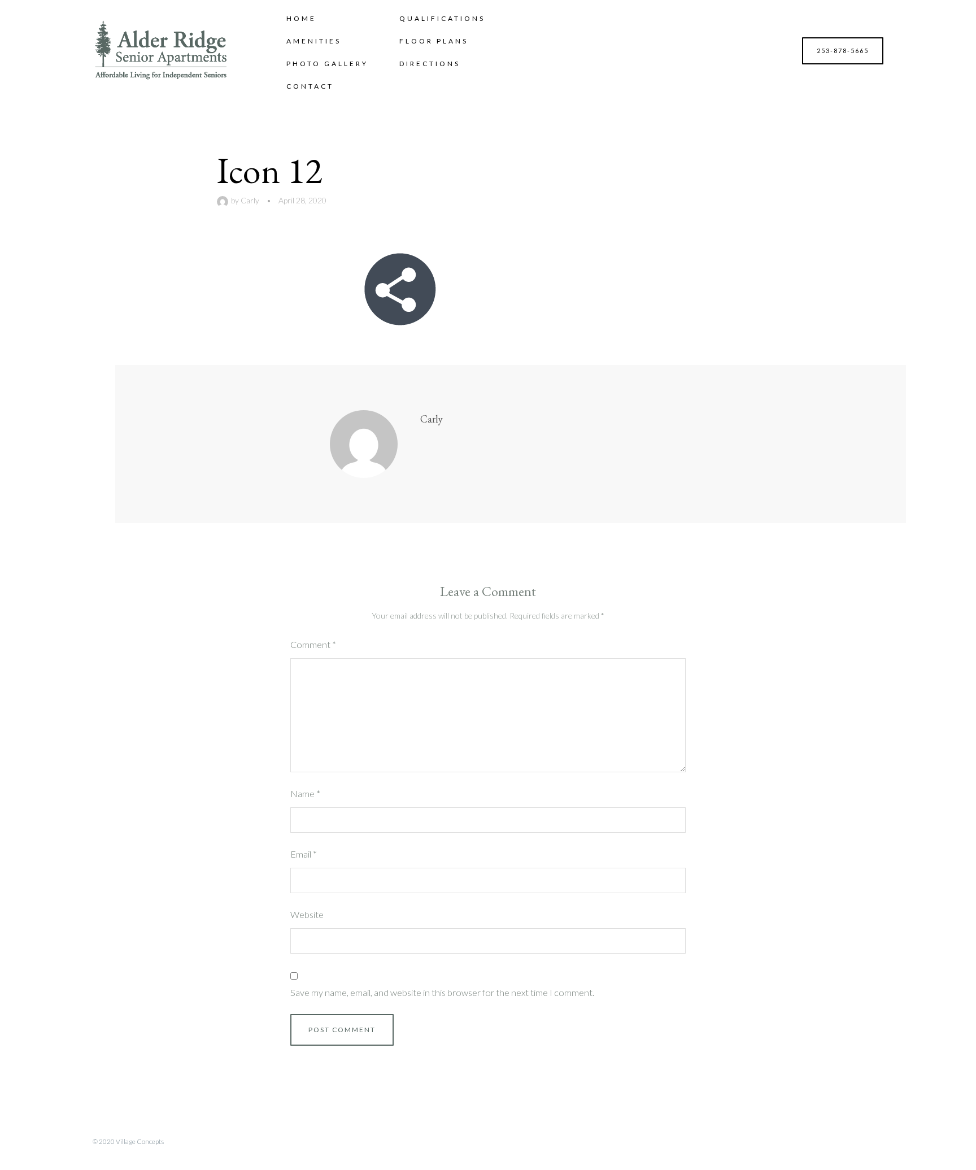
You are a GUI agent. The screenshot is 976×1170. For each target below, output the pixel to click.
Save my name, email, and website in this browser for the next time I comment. (442, 992)
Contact (310, 86)
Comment (313, 644)
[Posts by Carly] (224, 200)
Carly (250, 200)
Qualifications (442, 18)
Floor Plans (433, 41)
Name (305, 793)
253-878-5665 (843, 50)
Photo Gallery (327, 63)
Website (307, 914)
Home (301, 18)
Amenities (313, 41)
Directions (429, 63)
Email (303, 854)
